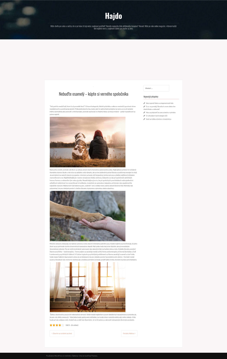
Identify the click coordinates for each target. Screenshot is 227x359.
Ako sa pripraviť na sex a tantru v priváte (160, 112)
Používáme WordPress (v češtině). (58, 356)
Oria (80, 356)
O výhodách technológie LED (156, 116)
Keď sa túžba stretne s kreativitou (158, 119)
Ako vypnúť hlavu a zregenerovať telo (159, 103)
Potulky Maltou (128, 333)
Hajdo (113, 15)
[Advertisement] (113, 57)
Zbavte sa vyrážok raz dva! (62, 333)
